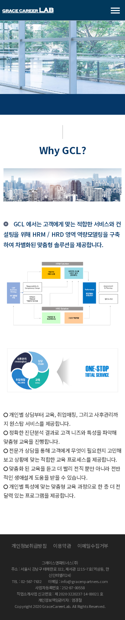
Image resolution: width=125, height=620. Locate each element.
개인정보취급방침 (29, 545)
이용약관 (62, 545)
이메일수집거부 (92, 545)
